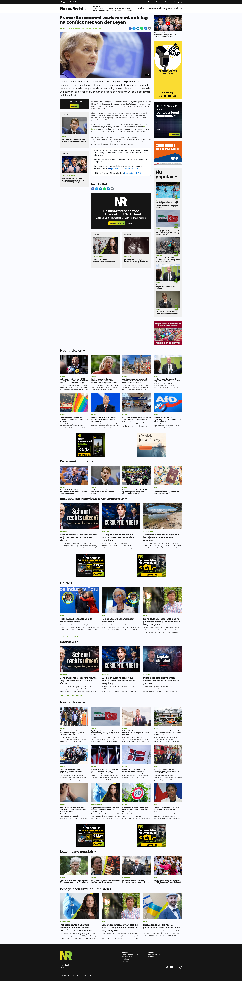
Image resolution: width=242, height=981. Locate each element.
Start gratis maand (117, 223)
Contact (150, 2)
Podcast (142, 8)
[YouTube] (169, 96)
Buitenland (155, 8)
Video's (178, 8)
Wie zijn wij (178, 2)
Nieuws (159, 2)
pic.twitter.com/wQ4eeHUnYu (124, 168)
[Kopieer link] (149, 28)
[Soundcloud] (174, 96)
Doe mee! (74, 106)
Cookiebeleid (126, 959)
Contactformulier (154, 954)
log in (130, 223)
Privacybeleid (127, 957)
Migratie (167, 8)
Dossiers (168, 2)
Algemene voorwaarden (130, 954)
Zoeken (142, 2)
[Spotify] (160, 96)
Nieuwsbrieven (65, 967)
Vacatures (125, 961)
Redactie (151, 957)
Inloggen (63, 2)
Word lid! (73, 2)
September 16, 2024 (133, 173)
